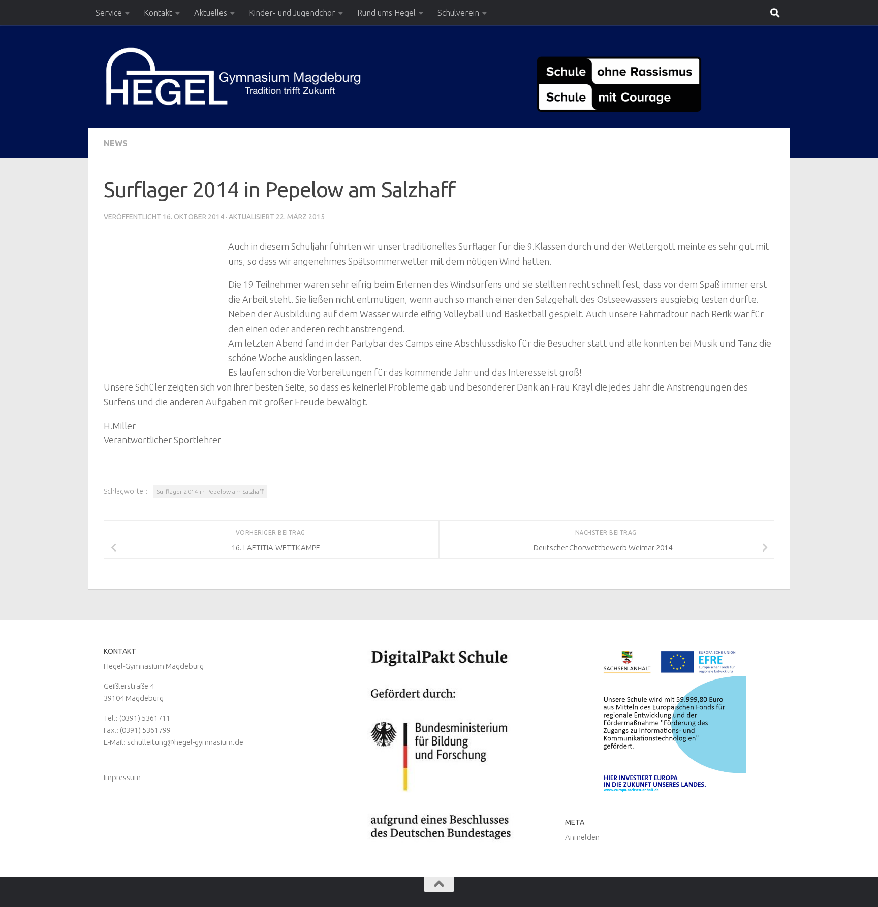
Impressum (122, 777)
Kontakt (158, 12)
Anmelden (582, 837)
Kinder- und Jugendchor (292, 12)
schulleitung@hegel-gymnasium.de (185, 742)
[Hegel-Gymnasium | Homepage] (233, 76)
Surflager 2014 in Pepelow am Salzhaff (210, 491)
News (116, 143)
